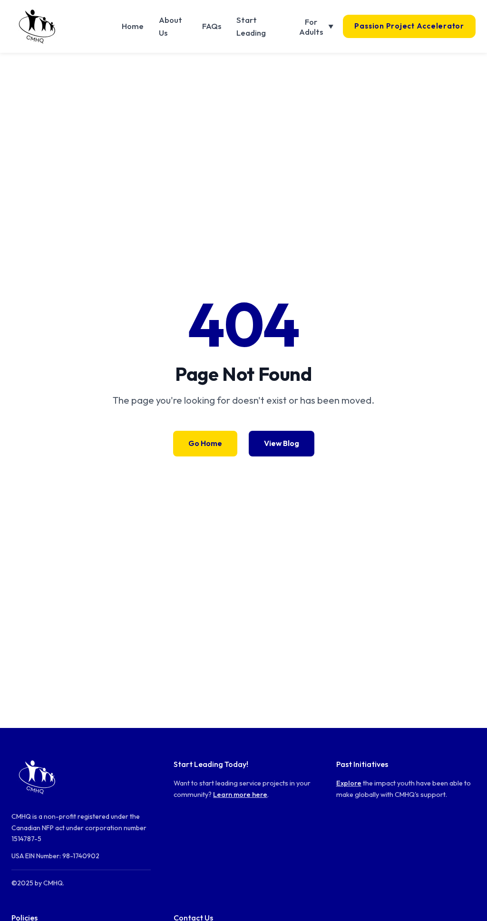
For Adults (316, 27)
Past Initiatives (362, 764)
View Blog (281, 443)
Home (133, 26)
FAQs (211, 26)
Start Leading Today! (211, 764)
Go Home (205, 443)
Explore (348, 783)
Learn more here (240, 794)
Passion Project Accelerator (409, 25)
